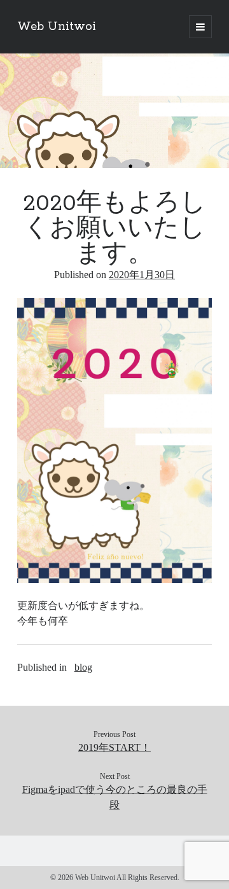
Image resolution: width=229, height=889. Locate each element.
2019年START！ (114, 747)
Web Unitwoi (56, 26)
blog (83, 667)
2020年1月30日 (142, 274)
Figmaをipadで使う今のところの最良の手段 (114, 797)
